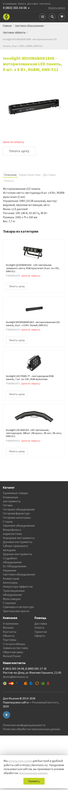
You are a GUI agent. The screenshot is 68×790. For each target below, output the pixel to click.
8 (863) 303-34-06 (15, 7)
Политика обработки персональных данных (31, 729)
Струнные (9, 603)
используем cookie (20, 761)
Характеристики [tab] (29, 174)
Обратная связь (13, 652)
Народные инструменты (18, 538)
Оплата (22, 3)
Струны (8, 521)
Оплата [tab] (9, 180)
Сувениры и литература (18, 607)
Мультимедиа (11, 599)
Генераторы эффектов (18, 586)
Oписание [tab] (10, 174)
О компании (10, 3)
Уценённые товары (15, 493)
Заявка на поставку (15, 648)
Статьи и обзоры (14, 644)
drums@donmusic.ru (15, 677)
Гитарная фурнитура (16, 513)
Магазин (8, 627)
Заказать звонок (56, 7)
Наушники (9, 570)
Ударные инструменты (17, 554)
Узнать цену (19, 151)
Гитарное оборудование (19, 509)
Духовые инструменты (17, 542)
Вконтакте (6, 714)
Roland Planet (12, 656)
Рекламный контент (45, 702)
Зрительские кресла (16, 611)
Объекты (9, 635)
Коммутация (11, 578)
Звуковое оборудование (19, 525)
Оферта (39, 635)
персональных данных (32, 773)
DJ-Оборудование (14, 566)
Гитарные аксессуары (17, 517)
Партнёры (9, 639)
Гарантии (40, 631)
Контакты (45, 3)
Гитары (8, 505)
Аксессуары (10, 582)
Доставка (32, 3)
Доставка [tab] (49, 174)
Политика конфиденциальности (24, 725)
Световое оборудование (19, 574)
